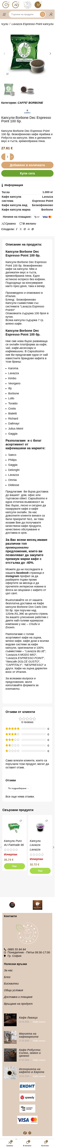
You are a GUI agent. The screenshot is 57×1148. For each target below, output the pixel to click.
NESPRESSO (34, 664)
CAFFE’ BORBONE (30, 102)
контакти (12, 688)
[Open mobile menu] (4, 14)
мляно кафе (14, 323)
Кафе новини (39, 1022)
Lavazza (35, 849)
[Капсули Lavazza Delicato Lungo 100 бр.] (40, 827)
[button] (4, 53)
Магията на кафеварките (28, 1035)
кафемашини (14, 351)
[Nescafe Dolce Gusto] (14, 905)
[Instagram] (29, 1132)
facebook (22, 572)
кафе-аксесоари (23, 348)
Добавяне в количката (27, 165)
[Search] (42, 14)
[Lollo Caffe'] (40, 905)
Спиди (33, 624)
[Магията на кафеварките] (10, 1037)
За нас (8, 970)
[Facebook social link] (16, 229)
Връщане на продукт (18, 1003)
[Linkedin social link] (28, 229)
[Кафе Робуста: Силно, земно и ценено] (10, 1055)
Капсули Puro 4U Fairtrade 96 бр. (14, 844)
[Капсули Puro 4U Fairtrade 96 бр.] (14, 827)
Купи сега (27, 173)
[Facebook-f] (24, 1132)
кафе (42, 344)
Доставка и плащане (18, 997)
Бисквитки (11, 983)
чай (8, 348)
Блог (7, 977)
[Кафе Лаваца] (10, 1019)
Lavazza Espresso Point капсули (33, 24)
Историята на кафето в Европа (31, 1071)
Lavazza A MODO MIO (20, 654)
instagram (12, 576)
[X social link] (20, 229)
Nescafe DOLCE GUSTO (22, 661)
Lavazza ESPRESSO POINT (24, 658)
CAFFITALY (13, 664)
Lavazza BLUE (35, 651)
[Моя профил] (51, 14)
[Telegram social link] (32, 229)
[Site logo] (27, 4)
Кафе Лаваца (28, 1017)
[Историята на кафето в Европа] (10, 1072)
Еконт (10, 627)
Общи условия (13, 990)
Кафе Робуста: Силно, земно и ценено (30, 1052)
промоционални (17, 547)
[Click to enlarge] (7, 74)
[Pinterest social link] (24, 229)
